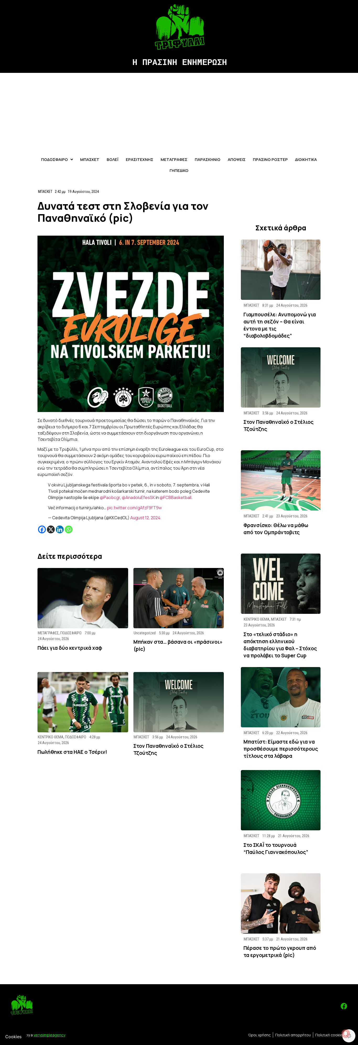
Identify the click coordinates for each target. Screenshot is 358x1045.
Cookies (13, 1036)
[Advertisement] (179, 112)
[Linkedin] (60, 529)
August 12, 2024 (145, 518)
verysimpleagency (49, 1034)
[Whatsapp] (69, 529)
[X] (51, 529)
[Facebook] (42, 529)
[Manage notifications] (345, 1033)
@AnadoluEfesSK (138, 497)
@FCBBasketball (175, 497)
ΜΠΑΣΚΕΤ (45, 191)
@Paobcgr (110, 497)
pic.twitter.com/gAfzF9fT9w (134, 508)
